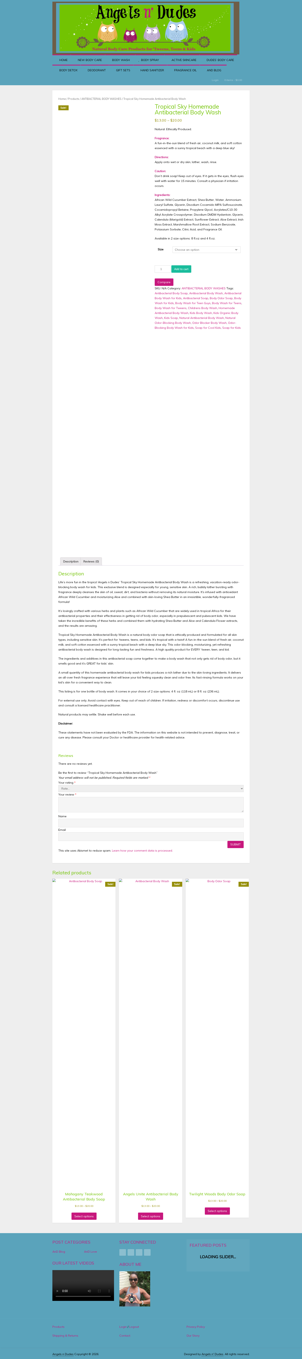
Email (62, 830)
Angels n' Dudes (212, 1354)
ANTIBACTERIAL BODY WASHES (101, 98)
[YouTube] (147, 1252)
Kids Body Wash (201, 313)
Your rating (67, 782)
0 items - (233, 80)
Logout (134, 1327)
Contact (124, 1335)
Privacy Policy (196, 1327)
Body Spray (149, 60)
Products (73, 98)
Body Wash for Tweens (171, 308)
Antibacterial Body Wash (206, 293)
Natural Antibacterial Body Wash (201, 318)
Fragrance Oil (185, 70)
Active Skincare (183, 60)
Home (63, 60)
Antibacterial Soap (195, 298)
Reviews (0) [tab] (91, 561)
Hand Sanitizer (152, 70)
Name (62, 816)
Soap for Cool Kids (208, 328)
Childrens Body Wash (202, 308)
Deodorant (96, 70)
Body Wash (120, 60)
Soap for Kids (231, 328)
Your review (67, 794)
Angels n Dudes (63, 1354)
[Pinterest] (131, 1252)
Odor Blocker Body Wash (209, 323)
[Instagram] (139, 1252)
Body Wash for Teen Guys (193, 303)
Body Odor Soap (221, 298)
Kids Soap (171, 318)
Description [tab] (70, 561)
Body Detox (68, 70)
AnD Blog (213, 70)
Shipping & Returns (65, 1335)
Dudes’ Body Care (220, 60)
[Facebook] (122, 1252)
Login (215, 80)
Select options (84, 1216)
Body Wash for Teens (226, 303)
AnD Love (90, 1251)
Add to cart (181, 269)
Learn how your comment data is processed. (142, 850)
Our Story (193, 1335)
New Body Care (89, 60)
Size (161, 249)
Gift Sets (122, 70)
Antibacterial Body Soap (171, 293)
